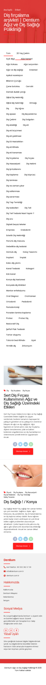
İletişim (6, 600)
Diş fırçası (26, 391)
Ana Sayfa (8, 10)
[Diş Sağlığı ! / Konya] (23, 476)
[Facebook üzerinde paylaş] (15, 444)
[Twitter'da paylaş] (20, 444)
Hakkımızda (8, 590)
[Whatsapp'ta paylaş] (31, 444)
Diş (8, 391)
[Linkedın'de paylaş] (25, 444)
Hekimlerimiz (8, 597)
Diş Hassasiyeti (31, 492)
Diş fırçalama (15, 391)
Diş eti (9, 492)
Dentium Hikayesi (10, 593)
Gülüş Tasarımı (9, 497)
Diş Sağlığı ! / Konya (20, 502)
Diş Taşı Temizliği (23, 495)
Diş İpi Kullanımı (9, 495)
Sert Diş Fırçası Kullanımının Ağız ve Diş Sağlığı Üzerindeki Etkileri (22, 401)
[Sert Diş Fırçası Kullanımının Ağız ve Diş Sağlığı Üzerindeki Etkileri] (23, 375)
